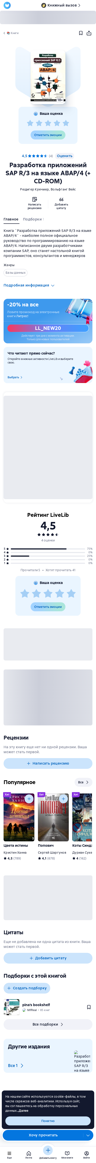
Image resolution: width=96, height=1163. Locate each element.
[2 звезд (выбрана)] (33, 156)
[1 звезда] (30, 123)
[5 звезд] (65, 123)
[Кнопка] (29, 798)
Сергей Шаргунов (52, 853)
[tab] (11, 220)
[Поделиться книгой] (88, 33)
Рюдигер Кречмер (34, 189)
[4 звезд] (57, 123)
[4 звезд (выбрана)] (42, 156)
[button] (48, 77)
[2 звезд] (39, 123)
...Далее (23, 1111)
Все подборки (45, 1024)
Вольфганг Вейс (63, 189)
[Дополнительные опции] (88, 1135)
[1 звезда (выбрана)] (29, 156)
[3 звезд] (48, 123)
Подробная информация (26, 285)
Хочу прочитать (43, 1135)
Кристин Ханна (15, 853)
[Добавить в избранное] (80, 33)
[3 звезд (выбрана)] (38, 156)
